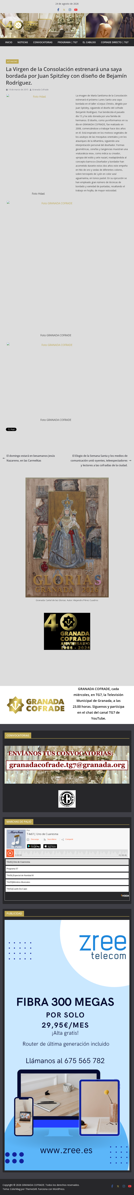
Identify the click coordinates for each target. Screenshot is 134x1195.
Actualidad (12, 61)
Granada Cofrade (40, 89)
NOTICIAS (22, 42)
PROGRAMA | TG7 (67, 42)
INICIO (8, 42)
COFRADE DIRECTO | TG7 (114, 42)
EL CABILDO (89, 42)
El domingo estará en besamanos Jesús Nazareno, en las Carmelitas (31, 458)
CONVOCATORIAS (42, 42)
